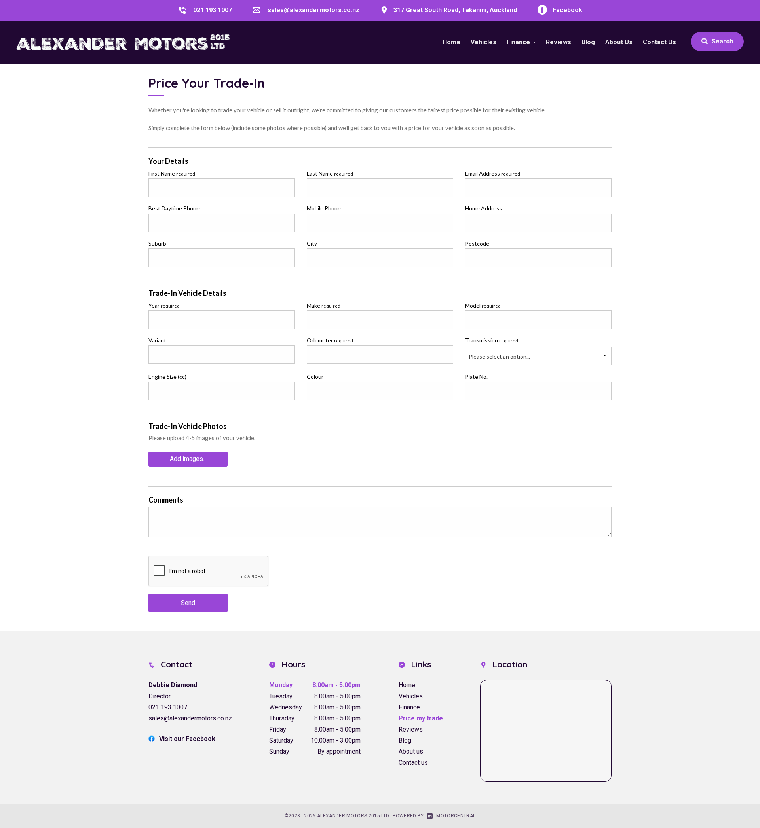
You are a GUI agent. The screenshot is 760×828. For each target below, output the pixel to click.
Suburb (157, 243)
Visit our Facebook (187, 739)
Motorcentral (455, 816)
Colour (315, 376)
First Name (171, 173)
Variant (157, 340)
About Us (619, 42)
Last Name (330, 173)
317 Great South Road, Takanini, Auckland (455, 10)
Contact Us (659, 42)
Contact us (413, 762)
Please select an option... (499, 356)
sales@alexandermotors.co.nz (313, 10)
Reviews (558, 42)
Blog (588, 42)
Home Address (483, 208)
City (312, 243)
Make (323, 305)
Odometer (330, 340)
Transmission (491, 340)
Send (188, 603)
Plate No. (476, 376)
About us (411, 751)
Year (164, 305)
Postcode (477, 243)
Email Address (492, 173)
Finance (409, 707)
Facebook (567, 10)
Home (451, 42)
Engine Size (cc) (167, 376)
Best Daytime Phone (174, 208)
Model (483, 305)
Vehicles (483, 42)
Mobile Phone (324, 208)
